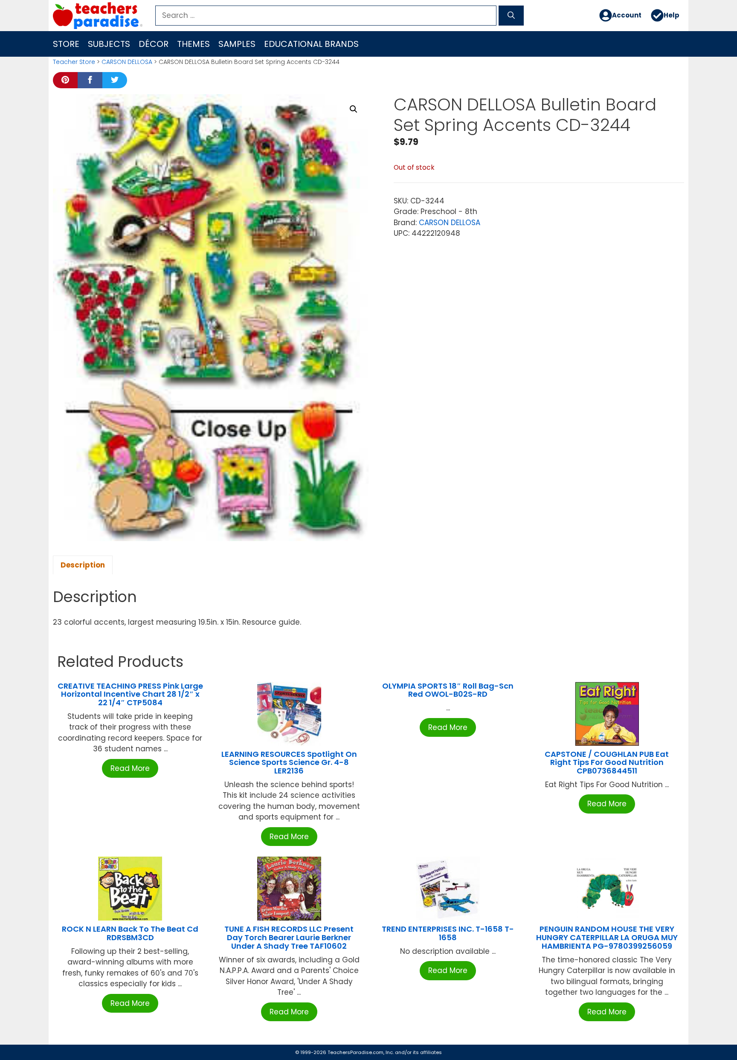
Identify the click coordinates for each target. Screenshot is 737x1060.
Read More (130, 768)
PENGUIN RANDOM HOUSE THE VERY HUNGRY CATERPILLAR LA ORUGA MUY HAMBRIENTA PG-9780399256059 (607, 937)
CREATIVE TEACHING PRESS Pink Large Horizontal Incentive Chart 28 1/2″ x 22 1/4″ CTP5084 (130, 694)
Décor (153, 44)
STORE (66, 44)
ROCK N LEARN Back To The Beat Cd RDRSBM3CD (130, 933)
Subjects (109, 44)
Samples (236, 44)
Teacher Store (74, 62)
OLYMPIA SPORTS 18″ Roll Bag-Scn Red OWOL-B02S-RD (448, 690)
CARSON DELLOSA (127, 62)
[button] (353, 109)
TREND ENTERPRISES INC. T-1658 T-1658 (448, 933)
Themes (193, 44)
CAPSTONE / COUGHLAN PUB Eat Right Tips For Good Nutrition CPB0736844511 (607, 762)
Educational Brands (311, 44)
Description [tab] (83, 565)
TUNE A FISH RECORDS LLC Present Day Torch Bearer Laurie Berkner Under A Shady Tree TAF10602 (289, 937)
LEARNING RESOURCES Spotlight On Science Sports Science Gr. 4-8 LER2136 (289, 762)
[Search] (511, 16)
